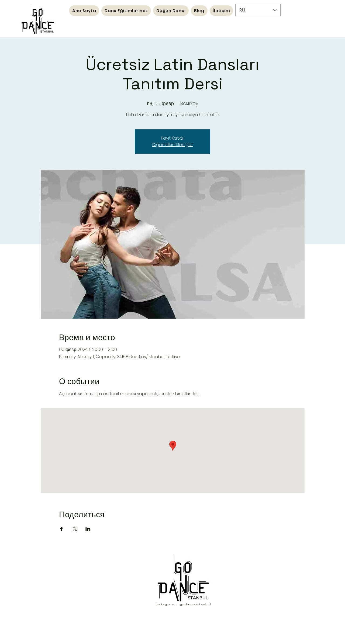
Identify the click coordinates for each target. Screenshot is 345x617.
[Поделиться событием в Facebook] (61, 529)
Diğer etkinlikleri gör (172, 145)
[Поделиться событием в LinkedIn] (88, 529)
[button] (126, 10)
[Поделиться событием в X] (74, 529)
